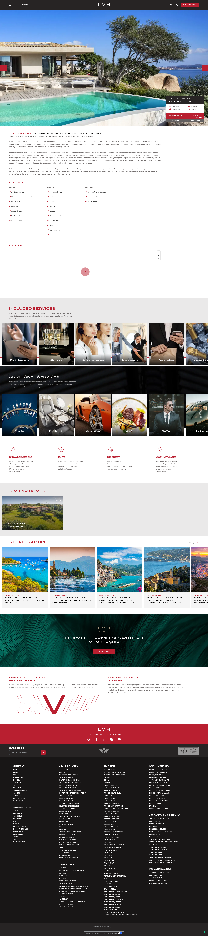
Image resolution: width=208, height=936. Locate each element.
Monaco (107, 866)
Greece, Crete (109, 824)
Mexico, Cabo (154, 788)
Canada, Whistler (66, 798)
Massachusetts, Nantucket (70, 832)
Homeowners (18, 780)
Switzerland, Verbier (112, 902)
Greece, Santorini (111, 834)
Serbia (106, 879)
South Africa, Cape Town (159, 839)
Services (16, 775)
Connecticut (64, 814)
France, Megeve (110, 796)
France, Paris (109, 801)
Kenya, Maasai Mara (157, 824)
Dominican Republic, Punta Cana (72, 891)
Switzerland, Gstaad (112, 897)
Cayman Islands (65, 883)
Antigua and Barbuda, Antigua (71, 870)
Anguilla (62, 868)
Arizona (62, 772)
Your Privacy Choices (109, 933)
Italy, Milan (108, 855)
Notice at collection (92, 933)
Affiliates (17, 783)
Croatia (107, 777)
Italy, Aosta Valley (111, 840)
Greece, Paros (109, 829)
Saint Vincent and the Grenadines (73, 902)
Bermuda (62, 878)
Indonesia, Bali (155, 821)
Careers (16, 793)
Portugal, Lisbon (111, 873)
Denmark (107, 780)
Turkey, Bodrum (110, 910)
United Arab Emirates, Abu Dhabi (162, 860)
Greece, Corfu (110, 821)
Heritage (16, 824)
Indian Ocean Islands (158, 881)
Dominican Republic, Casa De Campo (73, 886)
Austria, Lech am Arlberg (114, 775)
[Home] (88, 739)
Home (15, 770)
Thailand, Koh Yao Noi (158, 850)
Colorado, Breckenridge (69, 806)
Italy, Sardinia (109, 858)
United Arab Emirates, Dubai (160, 863)
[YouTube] (119, 739)
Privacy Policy (19, 798)
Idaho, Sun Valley (66, 824)
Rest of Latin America (158, 770)
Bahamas (62, 873)
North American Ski (21, 829)
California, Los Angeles (68, 775)
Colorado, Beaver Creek (69, 803)
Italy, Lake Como (110, 850)
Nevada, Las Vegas (66, 837)
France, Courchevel (112, 793)
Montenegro (109, 868)
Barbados (63, 876)
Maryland (63, 829)
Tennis (15, 837)
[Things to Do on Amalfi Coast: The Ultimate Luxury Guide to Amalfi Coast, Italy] (119, 569)
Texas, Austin (64, 853)
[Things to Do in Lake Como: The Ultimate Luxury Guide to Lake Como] (72, 569)
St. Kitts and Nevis (66, 904)
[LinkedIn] (104, 739)
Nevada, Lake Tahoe (67, 834)
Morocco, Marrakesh (158, 829)
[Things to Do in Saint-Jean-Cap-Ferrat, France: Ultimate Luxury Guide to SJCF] (167, 569)
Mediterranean (19, 826)
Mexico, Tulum (155, 803)
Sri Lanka (153, 845)
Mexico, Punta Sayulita (158, 798)
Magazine (17, 772)
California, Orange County (70, 783)
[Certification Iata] (104, 753)
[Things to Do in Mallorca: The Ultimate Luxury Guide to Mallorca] (25, 569)
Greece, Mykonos (111, 827)
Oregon (62, 847)
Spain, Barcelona (111, 881)
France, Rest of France (113, 806)
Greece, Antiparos (111, 819)
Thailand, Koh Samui (157, 847)
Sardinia (25, 5)
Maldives (153, 826)
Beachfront (18, 813)
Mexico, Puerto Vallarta (159, 793)
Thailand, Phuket (156, 852)
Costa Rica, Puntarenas (159, 783)
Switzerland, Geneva (112, 894)
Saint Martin (64, 899)
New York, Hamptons (67, 842)
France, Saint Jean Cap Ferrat (116, 809)
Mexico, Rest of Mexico (158, 801)
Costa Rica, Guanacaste (159, 780)
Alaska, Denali (65, 770)
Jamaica (62, 896)
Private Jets (18, 788)
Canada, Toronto (66, 796)
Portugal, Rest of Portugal (115, 876)
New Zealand (154, 834)
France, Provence (111, 803)
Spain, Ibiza (108, 884)
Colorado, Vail (65, 811)
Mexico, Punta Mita (156, 796)
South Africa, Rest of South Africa (163, 842)
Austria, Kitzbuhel (111, 770)
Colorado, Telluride (67, 809)
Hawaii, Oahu (64, 821)
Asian (15, 811)
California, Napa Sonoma (69, 780)
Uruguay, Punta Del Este (159, 809)
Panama (152, 806)
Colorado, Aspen (66, 801)
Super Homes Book (20, 790)
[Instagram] (111, 739)
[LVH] (104, 4)
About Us (17, 796)
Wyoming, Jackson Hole (68, 858)
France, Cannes (110, 785)
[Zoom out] (158, 255)
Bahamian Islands (156, 875)
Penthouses (18, 832)
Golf (15, 821)
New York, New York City (69, 845)
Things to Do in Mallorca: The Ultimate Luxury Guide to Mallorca (25, 600)
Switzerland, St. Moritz (113, 899)
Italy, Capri (108, 842)
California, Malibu (66, 777)
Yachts (16, 785)
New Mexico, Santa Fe (67, 840)
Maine (61, 827)
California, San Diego (67, 788)
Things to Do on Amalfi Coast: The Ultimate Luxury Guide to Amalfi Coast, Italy (118, 600)
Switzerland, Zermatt (113, 905)
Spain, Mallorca (110, 886)
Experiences (18, 777)
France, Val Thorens (112, 816)
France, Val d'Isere (111, 814)
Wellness (17, 839)
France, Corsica (110, 790)
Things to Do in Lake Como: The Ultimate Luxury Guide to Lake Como (72, 600)
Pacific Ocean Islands (158, 883)
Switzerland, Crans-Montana (116, 892)
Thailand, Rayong (156, 855)
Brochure (195, 120)
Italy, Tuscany (109, 860)
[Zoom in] (158, 252)
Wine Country (19, 842)
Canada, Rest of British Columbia (72, 793)
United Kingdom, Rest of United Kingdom (120, 915)
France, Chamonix (111, 788)
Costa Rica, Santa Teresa (159, 785)
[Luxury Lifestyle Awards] (188, 751)
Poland (107, 871)
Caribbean (17, 816)
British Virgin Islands (67, 881)
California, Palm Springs (69, 785)
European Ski (18, 819)
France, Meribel (110, 798)
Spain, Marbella (110, 889)
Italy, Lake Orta (110, 853)
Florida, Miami (64, 819)
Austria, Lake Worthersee (114, 772)
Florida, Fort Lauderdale (69, 816)
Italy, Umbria (109, 863)
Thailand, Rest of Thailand (160, 857)
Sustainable (18, 834)
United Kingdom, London (114, 912)
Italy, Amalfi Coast (111, 837)
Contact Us (18, 801)
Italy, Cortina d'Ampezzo (114, 845)
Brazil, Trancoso (156, 775)
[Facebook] (96, 739)
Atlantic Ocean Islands (159, 873)
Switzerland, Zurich (112, 907)
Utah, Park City (65, 855)
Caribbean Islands (156, 878)
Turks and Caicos (66, 907)
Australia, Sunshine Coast (160, 819)
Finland (107, 783)
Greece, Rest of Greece (113, 832)
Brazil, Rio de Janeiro (158, 772)
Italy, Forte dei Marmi (112, 847)
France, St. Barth (66, 894)
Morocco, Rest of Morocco (160, 832)
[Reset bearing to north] (158, 258)
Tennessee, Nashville (67, 850)
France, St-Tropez (111, 811)
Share (176, 120)
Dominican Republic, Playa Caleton (73, 889)
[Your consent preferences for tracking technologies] (204, 932)
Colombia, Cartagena (158, 777)
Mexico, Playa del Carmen (159, 790)
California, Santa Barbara (70, 790)
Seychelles (153, 837)
